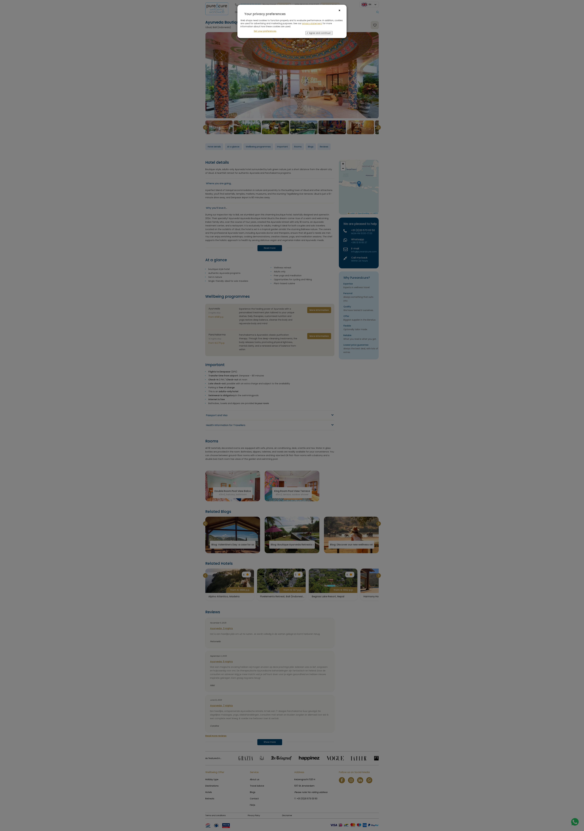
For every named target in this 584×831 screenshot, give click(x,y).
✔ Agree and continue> (319, 33)
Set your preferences (265, 31)
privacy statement (312, 23)
